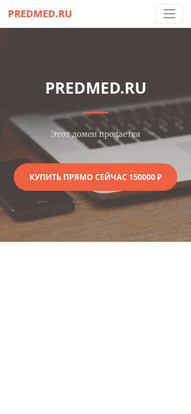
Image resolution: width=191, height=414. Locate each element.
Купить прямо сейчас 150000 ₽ (95, 177)
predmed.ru (40, 13)
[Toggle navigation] (169, 14)
